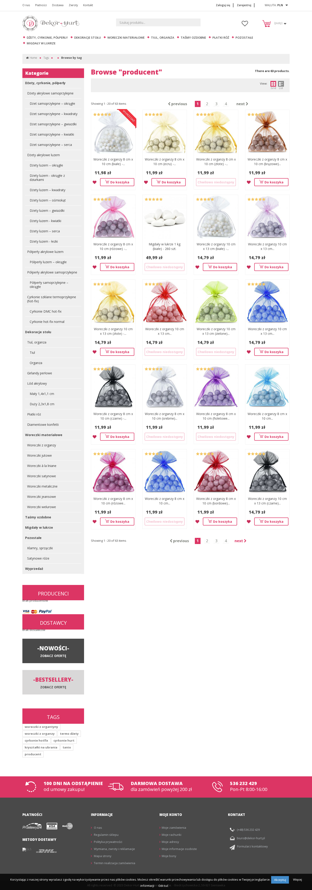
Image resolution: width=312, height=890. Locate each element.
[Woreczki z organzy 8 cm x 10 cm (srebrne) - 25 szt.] (165, 387)
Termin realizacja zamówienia (114, 863)
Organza (36, 363)
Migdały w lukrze (41, 43)
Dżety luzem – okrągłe (46, 165)
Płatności (41, 5)
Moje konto (170, 814)
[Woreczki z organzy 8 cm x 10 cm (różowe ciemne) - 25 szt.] (113, 471)
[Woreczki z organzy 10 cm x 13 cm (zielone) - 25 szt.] (216, 302)
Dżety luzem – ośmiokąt (48, 200)
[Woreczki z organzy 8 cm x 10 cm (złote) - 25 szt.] (216, 132)
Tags (46, 58)
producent (33, 754)
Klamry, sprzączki (40, 548)
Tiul (32, 352)
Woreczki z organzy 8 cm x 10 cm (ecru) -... (164, 161)
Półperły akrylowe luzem (45, 251)
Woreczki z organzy (41, 445)
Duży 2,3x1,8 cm (42, 404)
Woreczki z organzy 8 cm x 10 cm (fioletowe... (216, 416)
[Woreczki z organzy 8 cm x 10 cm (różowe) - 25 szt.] (113, 217)
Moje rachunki (171, 835)
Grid (273, 88)
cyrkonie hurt (63, 740)
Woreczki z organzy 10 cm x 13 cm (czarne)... (267, 500)
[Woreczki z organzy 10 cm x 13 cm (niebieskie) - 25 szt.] (267, 302)
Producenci (53, 593)
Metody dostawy (39, 839)
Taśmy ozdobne (193, 38)
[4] (105, 114)
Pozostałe (244, 38)
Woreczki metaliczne (42, 486)
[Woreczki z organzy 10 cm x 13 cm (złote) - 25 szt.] (113, 302)
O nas (26, 5)
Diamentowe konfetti (43, 424)
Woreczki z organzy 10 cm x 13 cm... (267, 246)
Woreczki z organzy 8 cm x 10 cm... (267, 416)
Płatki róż (220, 38)
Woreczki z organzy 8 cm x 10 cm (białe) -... (113, 161)
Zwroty (73, 5)
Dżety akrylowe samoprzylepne (50, 93)
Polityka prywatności (107, 842)
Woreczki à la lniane (41, 466)
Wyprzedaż (34, 568)
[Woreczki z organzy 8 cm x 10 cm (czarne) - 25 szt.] (113, 387)
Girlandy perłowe (39, 373)
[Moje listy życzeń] (245, 24)
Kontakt (88, 5)
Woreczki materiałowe (126, 38)
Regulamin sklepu (106, 835)
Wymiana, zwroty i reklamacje (114, 849)
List (281, 88)
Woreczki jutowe (39, 455)
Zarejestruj (244, 5)
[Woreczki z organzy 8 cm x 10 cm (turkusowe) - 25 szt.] (267, 387)
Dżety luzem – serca (45, 231)
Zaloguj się (223, 5)
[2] (98, 114)
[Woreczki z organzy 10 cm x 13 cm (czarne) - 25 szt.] (267, 471)
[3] (102, 114)
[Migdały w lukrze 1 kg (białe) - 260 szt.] (165, 217)
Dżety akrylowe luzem (43, 155)
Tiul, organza (162, 38)
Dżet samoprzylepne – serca (51, 144)
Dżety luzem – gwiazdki (47, 210)
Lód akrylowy (37, 383)
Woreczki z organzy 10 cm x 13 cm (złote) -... (113, 331)
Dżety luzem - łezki (44, 241)
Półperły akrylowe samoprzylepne (52, 272)
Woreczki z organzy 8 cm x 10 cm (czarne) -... (113, 416)
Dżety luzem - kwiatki (45, 221)
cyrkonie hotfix (36, 740)
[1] (94, 114)
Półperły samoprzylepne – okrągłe (49, 284)
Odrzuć (163, 886)
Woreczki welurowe (41, 507)
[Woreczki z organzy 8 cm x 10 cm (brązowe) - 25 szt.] (267, 132)
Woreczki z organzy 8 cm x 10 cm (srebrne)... (164, 416)
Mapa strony (102, 856)
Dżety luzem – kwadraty (47, 190)
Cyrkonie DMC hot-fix (45, 311)
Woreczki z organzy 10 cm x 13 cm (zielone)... (216, 331)
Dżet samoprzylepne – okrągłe (52, 103)
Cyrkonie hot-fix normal (47, 321)
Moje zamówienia (174, 828)
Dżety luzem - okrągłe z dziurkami (47, 177)
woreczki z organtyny (41, 727)
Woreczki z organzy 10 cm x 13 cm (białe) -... (216, 246)
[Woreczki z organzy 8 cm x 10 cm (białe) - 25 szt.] (113, 132)
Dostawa (57, 5)
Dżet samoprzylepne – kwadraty (53, 114)
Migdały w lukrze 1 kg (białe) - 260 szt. (164, 246)
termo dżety (69, 734)
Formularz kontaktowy (252, 846)
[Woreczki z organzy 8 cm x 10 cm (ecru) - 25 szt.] (165, 132)
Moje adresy (170, 842)
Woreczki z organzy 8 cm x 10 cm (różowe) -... (113, 246)
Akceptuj (280, 880)
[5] (109, 114)
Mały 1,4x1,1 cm (42, 393)
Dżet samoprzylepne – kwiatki (52, 134)
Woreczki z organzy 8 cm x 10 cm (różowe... (113, 500)
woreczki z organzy (40, 734)
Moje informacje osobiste (179, 849)
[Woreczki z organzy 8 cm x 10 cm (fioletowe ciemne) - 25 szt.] (216, 387)
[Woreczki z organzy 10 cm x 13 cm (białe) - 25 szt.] (216, 217)
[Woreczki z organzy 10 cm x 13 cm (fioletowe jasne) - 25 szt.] (267, 217)
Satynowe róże (38, 558)
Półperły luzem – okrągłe (48, 262)
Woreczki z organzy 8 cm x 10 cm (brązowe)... (267, 161)
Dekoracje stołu (87, 38)
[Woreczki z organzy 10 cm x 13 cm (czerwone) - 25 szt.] (165, 302)
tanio (67, 747)
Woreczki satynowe (41, 476)
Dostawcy (53, 622)
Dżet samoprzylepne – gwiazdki (53, 124)
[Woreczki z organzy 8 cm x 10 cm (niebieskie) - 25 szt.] (165, 471)
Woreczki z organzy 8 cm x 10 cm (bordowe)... (216, 500)
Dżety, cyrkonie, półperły (47, 38)
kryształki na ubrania (41, 747)
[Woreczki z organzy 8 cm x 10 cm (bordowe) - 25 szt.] (216, 471)
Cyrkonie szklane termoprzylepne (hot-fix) (51, 299)
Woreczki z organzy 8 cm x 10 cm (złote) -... (216, 161)
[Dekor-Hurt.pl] (52, 23)
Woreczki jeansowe (41, 496)
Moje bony (169, 856)
